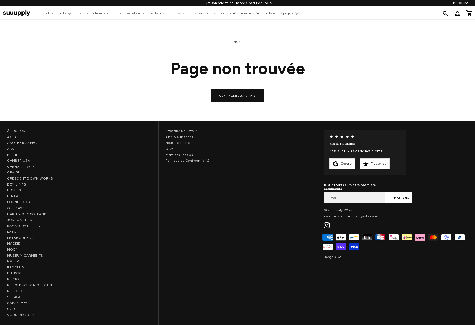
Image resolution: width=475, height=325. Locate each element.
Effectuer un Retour (181, 131)
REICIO (13, 279)
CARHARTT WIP (20, 167)
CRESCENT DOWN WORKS (30, 178)
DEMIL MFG (16, 184)
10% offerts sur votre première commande (350, 187)
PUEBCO (14, 273)
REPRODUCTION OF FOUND (31, 285)
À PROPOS (16, 131)
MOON (12, 249)
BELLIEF (13, 155)
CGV (169, 149)
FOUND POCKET (21, 202)
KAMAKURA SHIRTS (23, 226)
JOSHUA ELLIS (19, 220)
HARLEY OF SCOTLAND (27, 214)
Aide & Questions (179, 137)
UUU (11, 309)
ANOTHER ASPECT (23, 143)
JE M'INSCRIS (398, 198)
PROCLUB (15, 267)
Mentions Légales (179, 155)
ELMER (12, 196)
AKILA (12, 137)
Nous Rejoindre (177, 143)
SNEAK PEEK (17, 303)
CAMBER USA (18, 160)
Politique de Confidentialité (187, 160)
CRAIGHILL (16, 172)
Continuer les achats (237, 95)
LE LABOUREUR (20, 238)
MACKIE (13, 243)
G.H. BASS (16, 208)
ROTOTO (15, 291)
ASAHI (12, 149)
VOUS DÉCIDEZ (20, 315)
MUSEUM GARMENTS (25, 255)
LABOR (13, 232)
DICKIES (14, 190)
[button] (56, 13)
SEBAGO (14, 297)
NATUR (13, 261)
